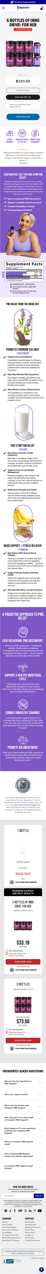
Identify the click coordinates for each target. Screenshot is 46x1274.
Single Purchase (23, 90)
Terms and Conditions (10, 1230)
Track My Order (30, 1224)
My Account (29, 1222)
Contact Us (29, 1235)
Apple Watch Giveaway (10, 1240)
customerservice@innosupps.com (26, 805)
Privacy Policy (33, 1202)
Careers (5, 1222)
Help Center (29, 1238)
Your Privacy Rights (9, 1227)
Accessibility (7, 1232)
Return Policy (30, 1232)
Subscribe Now (23, 962)
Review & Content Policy (11, 1238)
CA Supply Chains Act (10, 1235)
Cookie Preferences (32, 1240)
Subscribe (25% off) (23, 97)
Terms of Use (8, 1204)
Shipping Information (33, 1227)
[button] (19, 75)
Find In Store (30, 1230)
